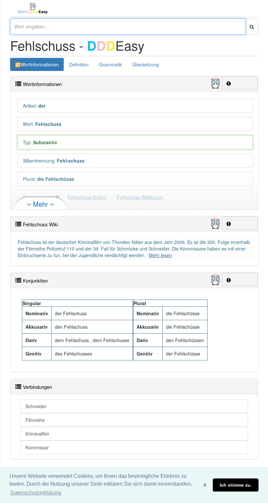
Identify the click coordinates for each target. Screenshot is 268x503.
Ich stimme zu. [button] (236, 485)
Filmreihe (35, 420)
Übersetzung (145, 64)
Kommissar (37, 447)
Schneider (35, 406)
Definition (79, 64)
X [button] (204, 485)
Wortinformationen (40, 64)
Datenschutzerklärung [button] (35, 492)
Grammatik (110, 64)
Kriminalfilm (37, 433)
